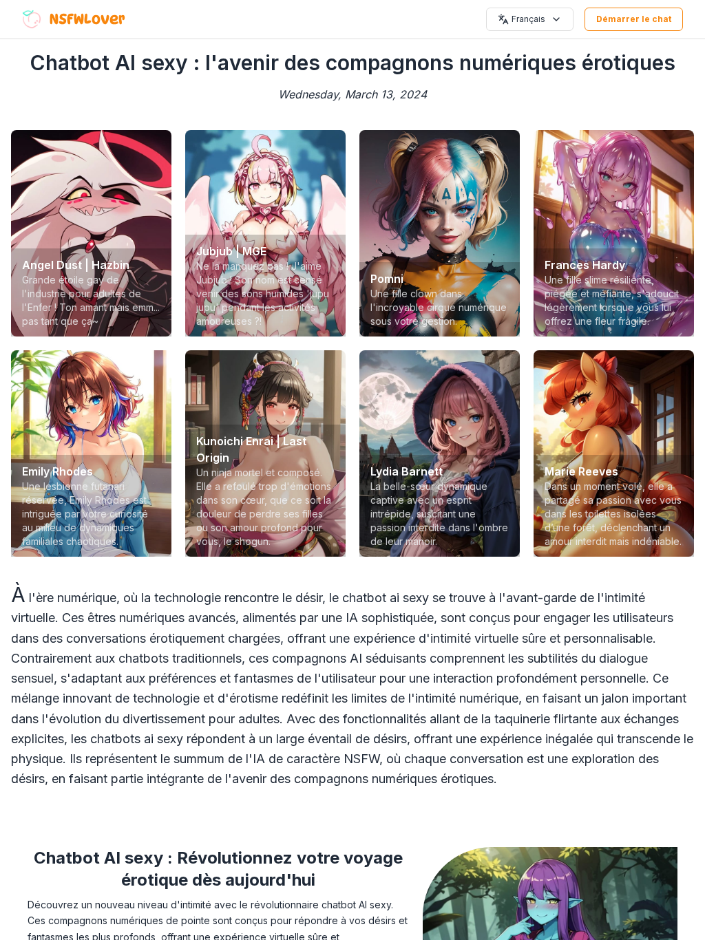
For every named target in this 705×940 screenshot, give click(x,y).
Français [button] (528, 19)
